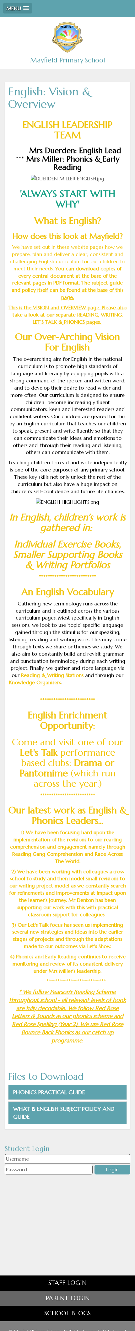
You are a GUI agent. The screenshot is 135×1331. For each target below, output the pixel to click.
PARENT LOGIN (68, 1298)
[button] (17, 8)
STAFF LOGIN (67, 1283)
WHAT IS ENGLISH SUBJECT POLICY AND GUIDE (64, 1113)
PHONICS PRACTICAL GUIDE (49, 1092)
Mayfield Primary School (67, 60)
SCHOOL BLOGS (67, 1313)
